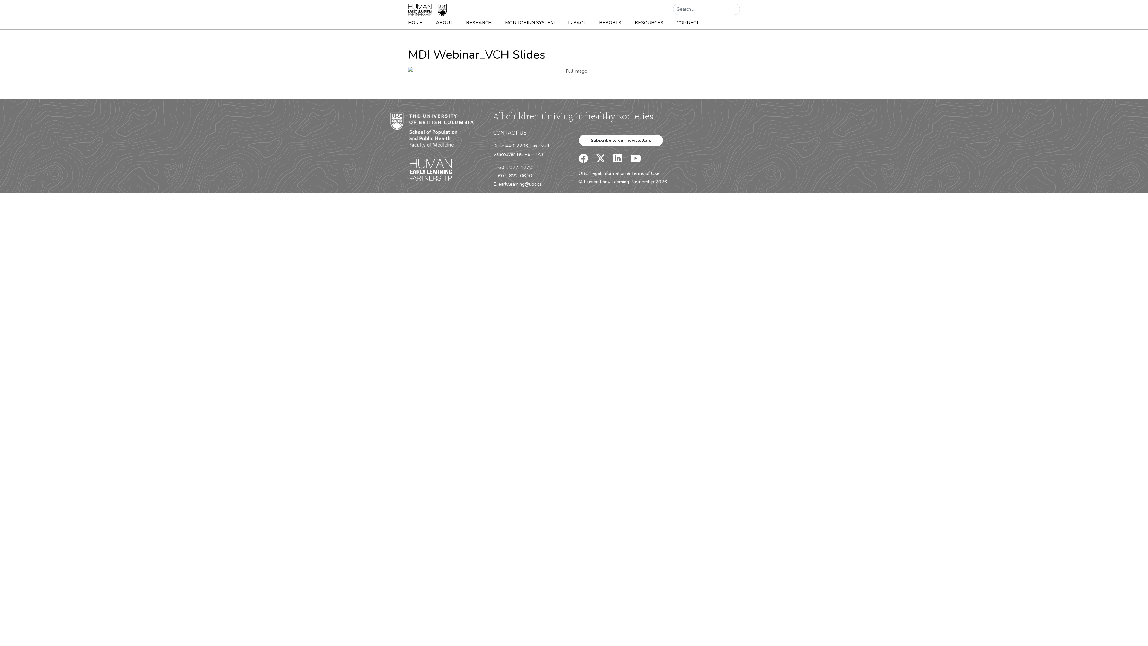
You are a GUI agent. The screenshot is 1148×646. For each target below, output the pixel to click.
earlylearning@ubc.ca (520, 184)
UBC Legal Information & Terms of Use (619, 173)
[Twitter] (597, 160)
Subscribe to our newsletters (621, 140)
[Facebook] (583, 160)
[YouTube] (632, 160)
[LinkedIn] (614, 160)
